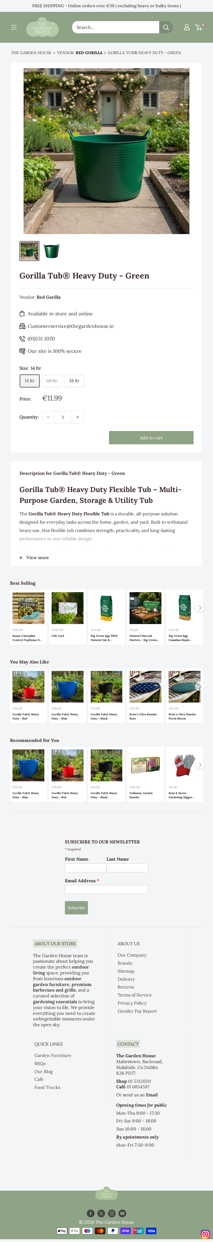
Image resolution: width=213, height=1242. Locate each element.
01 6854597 (138, 1086)
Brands (125, 963)
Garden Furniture (52, 1055)
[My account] (186, 27)
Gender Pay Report (137, 1011)
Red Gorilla (89, 52)
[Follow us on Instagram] (112, 1213)
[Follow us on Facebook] (91, 1213)
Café (39, 1079)
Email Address (82, 880)
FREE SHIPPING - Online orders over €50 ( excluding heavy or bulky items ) (106, 5)
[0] (199, 27)
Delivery (126, 979)
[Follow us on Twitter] (101, 1213)
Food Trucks (47, 1087)
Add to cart (151, 437)
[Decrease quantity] (48, 417)
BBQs (39, 1063)
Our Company (132, 955)
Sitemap (126, 971)
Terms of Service (135, 995)
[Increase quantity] (77, 417)
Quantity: (29, 417)
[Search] (166, 27)
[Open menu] (14, 27)
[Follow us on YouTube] (122, 1213)
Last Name (117, 859)
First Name (76, 859)
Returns (126, 987)
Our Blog (43, 1071)
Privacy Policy (132, 1003)
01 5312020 (139, 1081)
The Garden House (31, 52)
